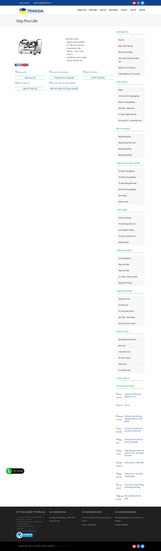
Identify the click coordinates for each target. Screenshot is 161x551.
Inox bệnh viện (124, 370)
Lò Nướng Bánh (125, 258)
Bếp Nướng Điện (125, 149)
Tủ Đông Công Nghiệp (127, 177)
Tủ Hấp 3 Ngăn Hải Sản (128, 114)
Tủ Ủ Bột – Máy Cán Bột (128, 277)
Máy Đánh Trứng (125, 283)
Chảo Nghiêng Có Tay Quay (129, 74)
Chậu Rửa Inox (124, 352)
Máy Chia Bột (124, 264)
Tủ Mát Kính (123, 305)
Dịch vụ (103, 10)
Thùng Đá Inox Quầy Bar (64, 77)
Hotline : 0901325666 (89, 525)
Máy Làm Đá (123, 202)
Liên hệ (142, 10)
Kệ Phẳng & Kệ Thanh (127, 339)
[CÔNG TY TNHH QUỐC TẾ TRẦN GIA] (31, 10)
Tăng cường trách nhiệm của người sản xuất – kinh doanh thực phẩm (134, 452)
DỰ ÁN (124, 10)
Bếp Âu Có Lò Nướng (127, 68)
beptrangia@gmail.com (42, 3)
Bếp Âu (121, 40)
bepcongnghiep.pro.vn (30, 529)
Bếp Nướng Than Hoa (127, 143)
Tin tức (133, 10)
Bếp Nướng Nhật (125, 155)
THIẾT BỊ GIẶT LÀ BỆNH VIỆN (134, 463)
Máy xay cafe (30, 77)
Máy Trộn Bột (124, 270)
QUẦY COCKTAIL (98, 77)
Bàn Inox (122, 345)
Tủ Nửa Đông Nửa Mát (128, 183)
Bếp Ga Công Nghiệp (127, 102)
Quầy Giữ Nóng (125, 218)
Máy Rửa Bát (124, 242)
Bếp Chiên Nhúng (126, 46)
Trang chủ (81, 10)
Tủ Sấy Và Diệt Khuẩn (127, 236)
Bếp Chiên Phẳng (125, 52)
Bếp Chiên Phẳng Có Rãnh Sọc (129, 60)
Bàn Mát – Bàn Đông (127, 317)
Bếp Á (121, 90)
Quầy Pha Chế (124, 299)
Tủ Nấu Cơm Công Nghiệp (129, 96)
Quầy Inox (123, 364)
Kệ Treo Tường (124, 358)
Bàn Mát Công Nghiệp (127, 189)
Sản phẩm (113, 10)
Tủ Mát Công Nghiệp (127, 171)
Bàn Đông (122, 195)
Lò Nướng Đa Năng (126, 230)
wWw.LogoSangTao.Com (63, 546)
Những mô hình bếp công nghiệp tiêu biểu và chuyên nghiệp (133, 418)
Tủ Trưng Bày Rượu (126, 311)
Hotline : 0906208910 (121, 525)
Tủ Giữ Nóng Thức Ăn (127, 224)
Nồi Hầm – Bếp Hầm (126, 108)
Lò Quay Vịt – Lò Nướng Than (130, 120)
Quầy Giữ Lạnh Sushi (127, 323)
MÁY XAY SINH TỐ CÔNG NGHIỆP (64, 88)
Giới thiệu (93, 10)
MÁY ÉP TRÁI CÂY (30, 88)
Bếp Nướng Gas (125, 136)
